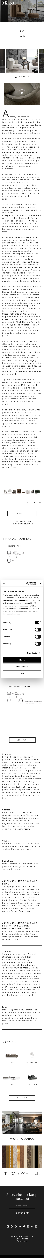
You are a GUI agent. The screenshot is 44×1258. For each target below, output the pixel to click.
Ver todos (24, 77)
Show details (32, 653)
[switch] (38, 629)
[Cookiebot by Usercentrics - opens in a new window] (27, 583)
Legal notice (22, 1239)
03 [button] (23, 502)
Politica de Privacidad (22, 1236)
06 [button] (40, 502)
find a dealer (25, 521)
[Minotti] (9, 3)
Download (22, 513)
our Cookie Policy (22, 600)
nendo (22, 36)
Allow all (22, 660)
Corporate (22, 1241)
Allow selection (22, 666)
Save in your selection (23, 524)
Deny (22, 673)
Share (15, 521)
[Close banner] (40, 583)
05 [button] (34, 502)
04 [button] (28, 502)
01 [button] (6, 502)
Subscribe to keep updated (22, 1197)
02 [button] (17, 502)
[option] (22, 11)
